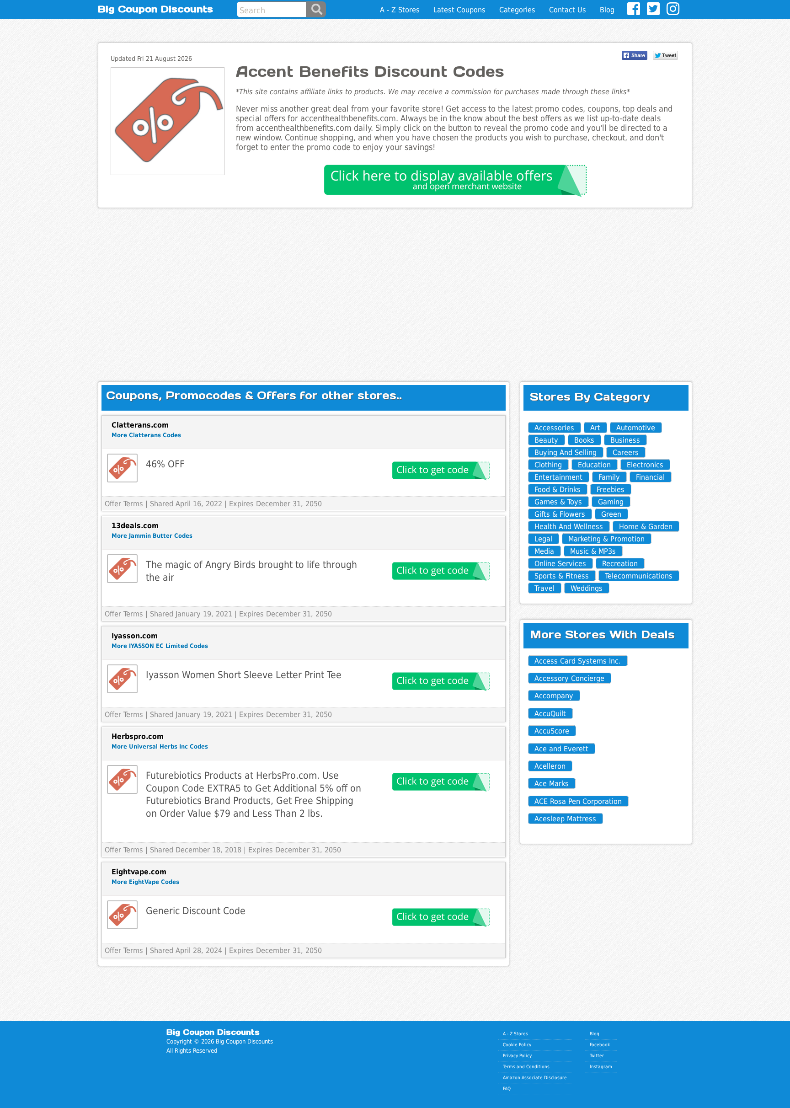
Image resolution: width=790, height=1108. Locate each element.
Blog (607, 9)
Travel (544, 588)
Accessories (554, 427)
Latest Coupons (459, 9)
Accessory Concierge (569, 678)
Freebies (611, 489)
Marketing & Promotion (606, 539)
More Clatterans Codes (146, 435)
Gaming (611, 502)
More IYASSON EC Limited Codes (160, 645)
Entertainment (558, 477)
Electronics (645, 464)
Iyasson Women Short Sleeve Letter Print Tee (244, 674)
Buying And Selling (565, 452)
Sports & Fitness (561, 576)
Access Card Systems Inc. (577, 661)
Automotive (635, 427)
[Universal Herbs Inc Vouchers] (122, 779)
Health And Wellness (568, 526)
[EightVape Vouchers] (122, 914)
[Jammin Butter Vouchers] (122, 568)
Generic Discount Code (196, 910)
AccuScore (551, 731)
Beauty (546, 440)
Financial (650, 477)
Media (544, 551)
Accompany (553, 695)
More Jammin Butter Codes (152, 535)
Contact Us (567, 9)
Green (611, 514)
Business (625, 440)
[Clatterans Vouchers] (122, 468)
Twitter (597, 1055)
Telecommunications (639, 576)
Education (594, 464)
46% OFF (165, 464)
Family (609, 477)
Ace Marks (551, 783)
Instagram (601, 1066)
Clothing (548, 464)
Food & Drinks (557, 489)
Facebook (600, 1044)
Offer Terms (124, 503)
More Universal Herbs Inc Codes (160, 746)
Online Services (560, 563)
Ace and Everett (561, 748)
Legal (543, 539)
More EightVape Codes (145, 881)
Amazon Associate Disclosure (535, 1077)
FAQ (507, 1088)
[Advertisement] (395, 287)
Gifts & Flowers (559, 514)
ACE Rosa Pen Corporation (578, 801)
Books (584, 440)
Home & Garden (646, 526)
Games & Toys (558, 502)
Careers (626, 452)
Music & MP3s (593, 551)
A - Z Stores (400, 9)
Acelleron (550, 766)
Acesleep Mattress (565, 818)
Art (595, 427)
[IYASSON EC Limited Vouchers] (122, 678)
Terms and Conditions (526, 1066)
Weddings (587, 588)
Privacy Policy (517, 1055)
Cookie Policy (517, 1044)
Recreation (620, 563)
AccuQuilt (550, 713)
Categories (517, 9)
